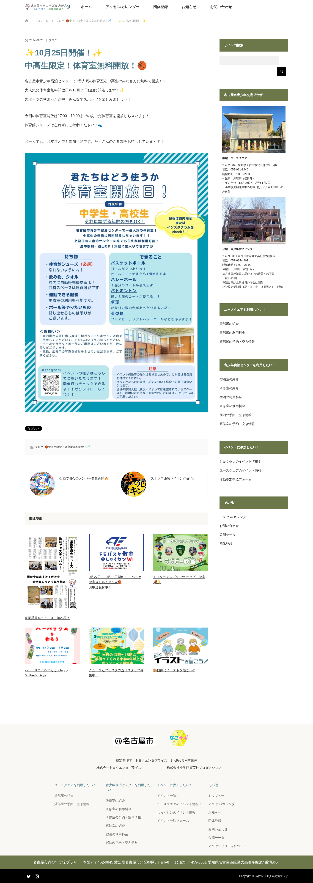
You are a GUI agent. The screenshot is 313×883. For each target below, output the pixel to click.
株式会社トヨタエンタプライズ (118, 767)
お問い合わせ (221, 7)
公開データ (228, 535)
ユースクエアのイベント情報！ (242, 470)
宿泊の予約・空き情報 (236, 415)
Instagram (36, 875)
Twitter (28, 875)
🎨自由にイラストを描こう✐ (174, 670)
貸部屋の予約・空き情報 (237, 341)
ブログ (53, 40)
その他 (213, 785)
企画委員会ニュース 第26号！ (47, 618)
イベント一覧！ (168, 796)
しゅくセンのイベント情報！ (240, 461)
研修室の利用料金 (232, 406)
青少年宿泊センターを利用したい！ (128, 787)
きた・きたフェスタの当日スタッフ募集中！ (116, 672)
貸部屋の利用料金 (232, 333)
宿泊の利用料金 (231, 397)
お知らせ (189, 7)
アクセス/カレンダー (123, 7)
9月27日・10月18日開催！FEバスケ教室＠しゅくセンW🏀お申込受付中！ (115, 582)
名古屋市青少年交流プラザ (271, 876)
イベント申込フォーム (173, 821)
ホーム (86, 7)
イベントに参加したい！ (174, 785)
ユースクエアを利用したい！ (75, 785)
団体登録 (160, 7)
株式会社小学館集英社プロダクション (194, 767)
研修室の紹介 (229, 388)
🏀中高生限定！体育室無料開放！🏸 (67, 447)
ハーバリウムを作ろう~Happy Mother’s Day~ (46, 672)
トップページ (218, 796)
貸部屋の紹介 (229, 324)
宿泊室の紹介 (229, 379)
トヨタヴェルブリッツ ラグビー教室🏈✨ (179, 579)
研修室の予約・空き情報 (237, 424)
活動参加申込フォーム (236, 479)
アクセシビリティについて (227, 846)
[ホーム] (26, 15)
